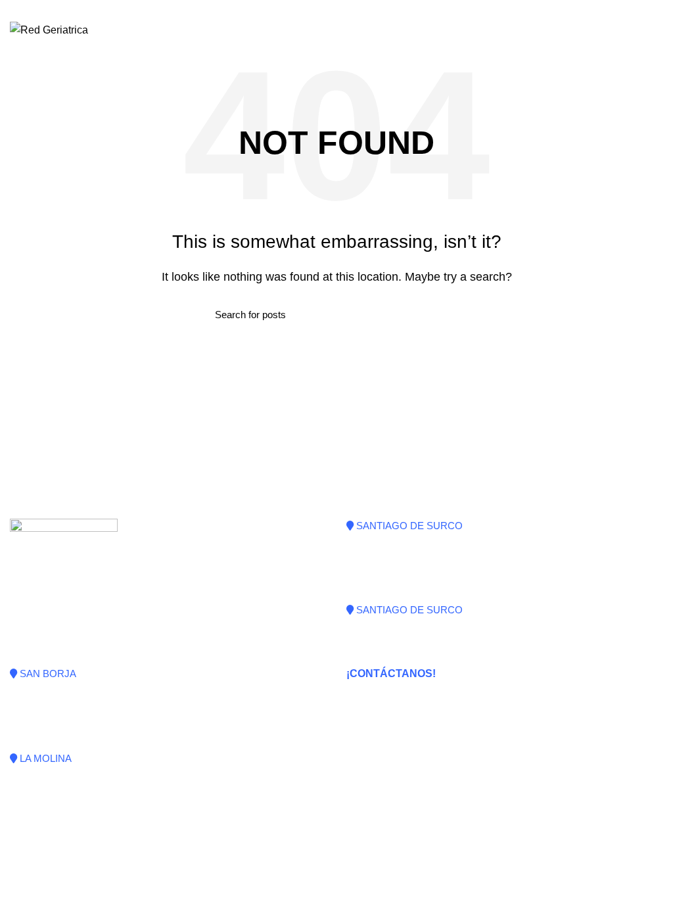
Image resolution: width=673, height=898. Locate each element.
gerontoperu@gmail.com (410, 718)
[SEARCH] (450, 314)
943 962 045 (383, 703)
